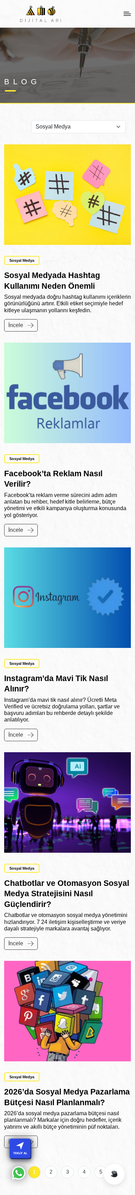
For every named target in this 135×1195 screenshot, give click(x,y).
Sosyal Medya (21, 260)
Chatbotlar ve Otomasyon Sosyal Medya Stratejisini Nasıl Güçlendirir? (66, 894)
